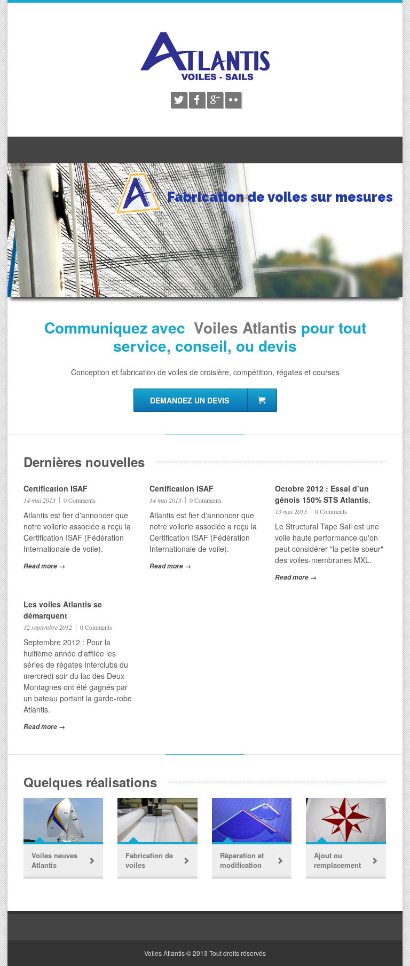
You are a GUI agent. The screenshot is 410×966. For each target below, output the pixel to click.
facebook (197, 100)
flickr (233, 100)
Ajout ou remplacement (337, 860)
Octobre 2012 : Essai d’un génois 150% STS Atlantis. (322, 494)
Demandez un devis (190, 400)
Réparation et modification (242, 860)
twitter (179, 100)
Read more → (44, 566)
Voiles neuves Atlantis (54, 860)
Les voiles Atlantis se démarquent (62, 610)
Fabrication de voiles (149, 860)
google (215, 100)
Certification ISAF (55, 488)
